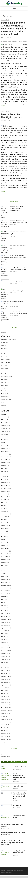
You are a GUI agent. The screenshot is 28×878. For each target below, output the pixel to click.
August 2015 (4, 722)
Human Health (4, 390)
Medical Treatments (6, 399)
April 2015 (4, 733)
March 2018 (4, 645)
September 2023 (5, 496)
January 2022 (4, 528)
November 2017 (5, 653)
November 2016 (5, 679)
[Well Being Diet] (6, 805)
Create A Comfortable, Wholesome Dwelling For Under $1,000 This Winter (19, 795)
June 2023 (3, 505)
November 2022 (5, 514)
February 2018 (4, 648)
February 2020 (4, 579)
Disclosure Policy (5, 756)
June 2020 (3, 568)
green (7, 122)
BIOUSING (13, 870)
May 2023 (3, 508)
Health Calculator (5, 362)
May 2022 (3, 519)
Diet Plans (3, 351)
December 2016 (5, 676)
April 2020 (4, 573)
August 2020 (4, 562)
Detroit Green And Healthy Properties (11, 116)
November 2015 (5, 713)
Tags (22, 761)
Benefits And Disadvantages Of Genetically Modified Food (19, 776)
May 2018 (3, 639)
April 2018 (4, 642)
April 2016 (4, 699)
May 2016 (3, 696)
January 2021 (4, 548)
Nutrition (3, 405)
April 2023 (4, 511)
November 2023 (5, 491)
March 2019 (4, 610)
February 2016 (4, 705)
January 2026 (4, 422)
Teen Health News (18, 786)
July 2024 (3, 468)
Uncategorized (4, 408)
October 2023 (4, 494)
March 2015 (4, 736)
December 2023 (5, 488)
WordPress (19, 870)
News (2, 402)
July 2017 (3, 662)
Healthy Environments (6, 376)
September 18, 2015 (17, 819)
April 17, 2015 (16, 800)
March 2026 (4, 417)
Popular (5, 761)
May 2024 (3, 474)
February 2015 (4, 739)
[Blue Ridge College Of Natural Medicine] (6, 851)
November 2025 (5, 425)
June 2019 (3, 602)
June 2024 (3, 471)
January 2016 (4, 707)
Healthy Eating (4, 373)
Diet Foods (4, 348)
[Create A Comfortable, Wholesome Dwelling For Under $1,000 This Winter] (6, 793)
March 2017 (4, 668)
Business (3, 345)
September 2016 (5, 685)
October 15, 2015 (6, 120)
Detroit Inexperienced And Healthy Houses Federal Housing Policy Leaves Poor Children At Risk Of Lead (13, 28)
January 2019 (4, 616)
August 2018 (4, 630)
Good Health (4, 353)
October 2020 (4, 556)
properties (14, 122)
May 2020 (3, 571)
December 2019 (5, 585)
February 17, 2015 (5, 828)
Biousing (3, 870)
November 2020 (5, 554)
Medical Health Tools (6, 393)
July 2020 (3, 565)
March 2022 (4, 522)
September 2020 (5, 559)
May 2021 (3, 536)
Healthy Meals (4, 385)
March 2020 (4, 576)
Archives (3, 334)
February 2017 (4, 670)
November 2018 (5, 622)
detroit (6, 41)
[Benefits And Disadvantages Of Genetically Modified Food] (6, 773)
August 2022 (4, 516)
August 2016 (4, 687)
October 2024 (4, 459)
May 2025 (3, 439)
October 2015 (4, 716)
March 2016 (4, 702)
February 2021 (4, 545)
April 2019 (4, 608)
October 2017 (4, 656)
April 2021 (4, 539)
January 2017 (4, 673)
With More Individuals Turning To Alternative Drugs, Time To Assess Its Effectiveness (12, 842)
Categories (3, 332)
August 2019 (4, 596)
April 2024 (4, 477)
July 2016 (3, 690)
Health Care (4, 365)
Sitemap (3, 754)
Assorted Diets (4, 342)
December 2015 (5, 710)
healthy (13, 41)
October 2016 (4, 682)
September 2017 (5, 659)
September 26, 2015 (6, 836)
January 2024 (4, 485)
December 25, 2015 (6, 37)
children (3, 41)
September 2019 (5, 593)
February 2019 (4, 613)
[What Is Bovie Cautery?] (6, 767)
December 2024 (5, 454)
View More (6, 106)
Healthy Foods (4, 379)
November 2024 (5, 457)
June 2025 (3, 437)
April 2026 (4, 414)
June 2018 (3, 636)
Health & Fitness (5, 356)
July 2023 (3, 502)
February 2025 (4, 448)
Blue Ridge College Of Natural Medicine (19, 852)
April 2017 (4, 665)
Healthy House (5, 19)
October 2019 (4, 590)
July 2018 (3, 633)
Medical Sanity (4, 396)
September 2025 (5, 431)
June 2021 (3, 534)
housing (20, 41)
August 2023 (4, 499)
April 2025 (4, 442)
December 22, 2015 (17, 769)
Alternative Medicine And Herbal (9, 339)
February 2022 (4, 525)
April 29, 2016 (16, 855)
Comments (14, 761)
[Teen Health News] (6, 786)
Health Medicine (5, 371)
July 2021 (3, 531)
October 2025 (4, 428)
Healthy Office (4, 388)
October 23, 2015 (17, 788)
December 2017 (5, 650)
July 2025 (3, 434)
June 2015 (3, 727)
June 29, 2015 (16, 781)
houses (16, 41)
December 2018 (5, 619)
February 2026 (4, 419)
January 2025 (4, 451)
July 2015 (3, 725)
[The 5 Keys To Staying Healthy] (6, 815)
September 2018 (5, 628)
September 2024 (5, 462)
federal (9, 41)
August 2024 (4, 465)
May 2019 (3, 605)
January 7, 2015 (17, 807)
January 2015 (4, 742)
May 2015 (3, 730)
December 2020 (5, 551)
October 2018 (4, 625)
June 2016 (3, 693)
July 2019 (3, 599)
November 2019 (5, 588)
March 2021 (4, 542)
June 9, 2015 (4, 846)
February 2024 (4, 482)
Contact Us (4, 753)
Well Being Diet (17, 805)
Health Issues (4, 368)
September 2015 (5, 719)
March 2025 (4, 445)
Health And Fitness (5, 359)
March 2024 (4, 479)
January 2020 (4, 582)
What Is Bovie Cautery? (19, 767)
